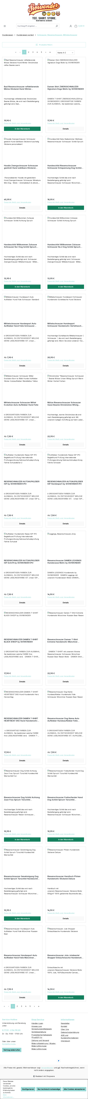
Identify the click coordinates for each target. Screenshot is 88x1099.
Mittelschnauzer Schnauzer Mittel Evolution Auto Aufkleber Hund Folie (21, 403)
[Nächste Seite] (46, 52)
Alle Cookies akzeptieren (74, 1089)
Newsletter (65, 1023)
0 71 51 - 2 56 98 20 (11, 1030)
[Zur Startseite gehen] (44, 12)
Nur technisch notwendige (49, 1089)
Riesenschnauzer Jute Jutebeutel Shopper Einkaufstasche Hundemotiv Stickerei (65, 956)
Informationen (67, 1019)
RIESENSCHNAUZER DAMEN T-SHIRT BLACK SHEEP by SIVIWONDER (21, 640)
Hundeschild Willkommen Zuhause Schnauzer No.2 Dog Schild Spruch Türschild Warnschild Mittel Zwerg (63, 245)
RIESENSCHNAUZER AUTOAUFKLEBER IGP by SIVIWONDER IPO (21, 482)
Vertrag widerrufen (12, 1050)
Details (66, 129)
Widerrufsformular (39, 1049)
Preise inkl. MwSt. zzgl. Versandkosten (17, 123)
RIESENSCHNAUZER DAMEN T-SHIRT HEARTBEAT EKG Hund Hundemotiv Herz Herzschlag (21, 719)
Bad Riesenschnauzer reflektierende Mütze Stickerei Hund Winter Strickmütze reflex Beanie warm (21, 87)
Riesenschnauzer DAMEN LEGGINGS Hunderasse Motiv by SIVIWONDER (64, 561)
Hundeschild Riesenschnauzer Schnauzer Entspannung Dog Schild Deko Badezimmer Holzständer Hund (64, 166)
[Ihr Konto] (70, 26)
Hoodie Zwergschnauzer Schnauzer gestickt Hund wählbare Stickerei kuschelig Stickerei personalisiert (21, 166)
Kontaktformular (8, 1044)
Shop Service (37, 1019)
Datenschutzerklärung (70, 1032)
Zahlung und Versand (40, 1040)
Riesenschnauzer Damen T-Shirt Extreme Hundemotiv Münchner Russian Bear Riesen (62, 640)
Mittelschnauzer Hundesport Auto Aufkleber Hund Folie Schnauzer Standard (20, 324)
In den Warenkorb (22, 129)
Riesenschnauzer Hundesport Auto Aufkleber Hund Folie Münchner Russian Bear (20, 956)
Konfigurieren (28, 1089)
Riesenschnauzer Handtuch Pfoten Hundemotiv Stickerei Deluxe (63, 877)
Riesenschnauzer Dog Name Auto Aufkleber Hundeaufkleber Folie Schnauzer (63, 719)
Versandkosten (47, 1068)
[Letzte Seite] (50, 52)
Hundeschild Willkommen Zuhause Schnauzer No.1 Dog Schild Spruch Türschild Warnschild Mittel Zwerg (20, 245)
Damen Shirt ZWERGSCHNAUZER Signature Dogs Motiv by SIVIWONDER (65, 87)
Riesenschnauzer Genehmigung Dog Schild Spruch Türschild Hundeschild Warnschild (21, 877)
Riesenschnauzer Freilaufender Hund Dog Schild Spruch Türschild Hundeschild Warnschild (65, 798)
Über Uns (65, 1029)
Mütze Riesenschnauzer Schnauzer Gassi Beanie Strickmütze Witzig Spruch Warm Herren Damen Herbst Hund (64, 403)
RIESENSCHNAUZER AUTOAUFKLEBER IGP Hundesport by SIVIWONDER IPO (65, 482)
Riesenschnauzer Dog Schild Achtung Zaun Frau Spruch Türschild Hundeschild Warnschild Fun (22, 798)
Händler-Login (37, 1023)
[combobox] (35, 26)
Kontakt (64, 1026)
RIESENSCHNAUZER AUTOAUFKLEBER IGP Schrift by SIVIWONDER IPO (21, 561)
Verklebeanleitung (38, 1032)
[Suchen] (56, 26)
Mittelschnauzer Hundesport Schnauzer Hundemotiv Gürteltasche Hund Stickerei (65, 324)
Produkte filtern (45, 45)
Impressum (65, 1041)
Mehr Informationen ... (8, 1096)
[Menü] (4, 26)
